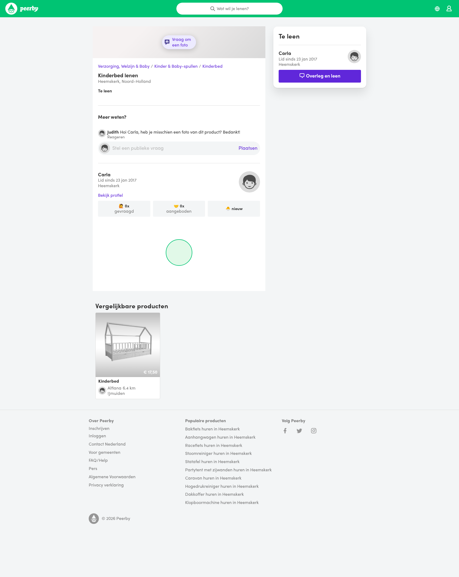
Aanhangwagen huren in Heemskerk (220, 437)
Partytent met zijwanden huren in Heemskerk (228, 470)
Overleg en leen (323, 75)
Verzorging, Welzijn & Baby (124, 66)
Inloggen (97, 436)
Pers (93, 468)
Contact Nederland (107, 444)
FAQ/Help (98, 460)
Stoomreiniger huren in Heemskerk (218, 453)
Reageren (116, 137)
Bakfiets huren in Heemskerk (212, 429)
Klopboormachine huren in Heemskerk (222, 502)
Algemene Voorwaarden (112, 477)
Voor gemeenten (104, 452)
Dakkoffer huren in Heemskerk (214, 494)
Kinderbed (212, 66)
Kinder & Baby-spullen (176, 66)
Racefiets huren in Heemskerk (213, 445)
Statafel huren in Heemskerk (212, 461)
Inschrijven (99, 428)
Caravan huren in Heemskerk (213, 478)
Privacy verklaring (106, 485)
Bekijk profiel (110, 195)
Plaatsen (248, 148)
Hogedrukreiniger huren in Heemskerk (222, 486)
